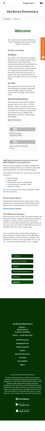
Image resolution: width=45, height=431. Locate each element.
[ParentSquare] (22, 398)
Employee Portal (22, 343)
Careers (23, 350)
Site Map (22, 358)
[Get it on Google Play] (22, 404)
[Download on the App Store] (22, 410)
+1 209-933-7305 (25, 335)
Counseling (7, 19)
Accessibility (22, 361)
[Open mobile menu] (4, 3)
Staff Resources (22, 340)
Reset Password (22, 347)
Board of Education (22, 354)
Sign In (22, 365)
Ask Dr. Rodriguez (43, 46)
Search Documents (14, 120)
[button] (29, 3)
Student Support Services (12, 208)
